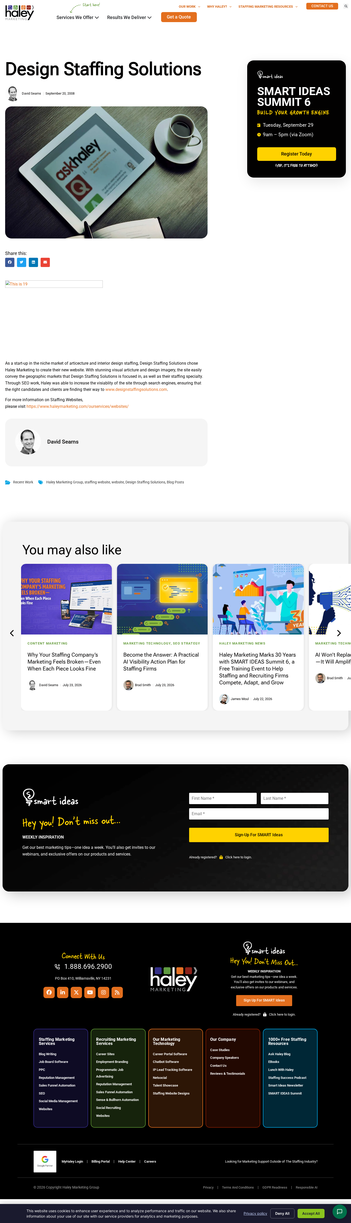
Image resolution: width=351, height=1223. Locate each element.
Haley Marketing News (242, 643)
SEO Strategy (186, 643)
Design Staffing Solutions (145, 482)
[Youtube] (90, 992)
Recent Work (23, 482)
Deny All (282, 1213)
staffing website (97, 482)
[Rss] (117, 992)
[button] (345, 6)
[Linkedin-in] (62, 992)
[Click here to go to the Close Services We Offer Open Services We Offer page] (97, 17)
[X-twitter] (76, 992)
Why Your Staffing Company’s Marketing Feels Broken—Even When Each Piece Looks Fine (64, 662)
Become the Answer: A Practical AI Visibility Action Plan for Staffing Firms (161, 662)
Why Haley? (217, 6)
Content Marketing (47, 643)
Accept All (311, 1213)
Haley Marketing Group (64, 482)
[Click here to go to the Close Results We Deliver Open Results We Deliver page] (149, 17)
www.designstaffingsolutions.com (136, 389)
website (118, 482)
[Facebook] (49, 992)
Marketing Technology (147, 643)
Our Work (187, 6)
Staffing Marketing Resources (265, 6)
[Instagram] (103, 992)
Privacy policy (255, 1213)
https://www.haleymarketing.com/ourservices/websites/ (77, 406)
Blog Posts (175, 482)
